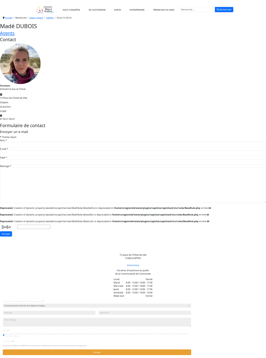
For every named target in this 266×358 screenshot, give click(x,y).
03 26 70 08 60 (133, 261)
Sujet (3, 157)
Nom (3, 140)
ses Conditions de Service (68, 346)
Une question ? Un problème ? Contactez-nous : (23, 301)
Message (5, 166)
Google (54, 346)
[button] (71, 10)
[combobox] (197, 9)
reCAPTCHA (8, 341)
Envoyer (6, 233)
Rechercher (225, 9)
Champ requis (8, 137)
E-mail (4, 148)
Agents (7, 33)
